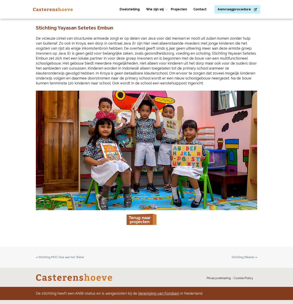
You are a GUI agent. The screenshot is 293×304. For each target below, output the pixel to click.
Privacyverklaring (219, 278)
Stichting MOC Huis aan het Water (61, 257)
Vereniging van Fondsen (158, 293)
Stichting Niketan (243, 257)
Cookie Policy (243, 278)
